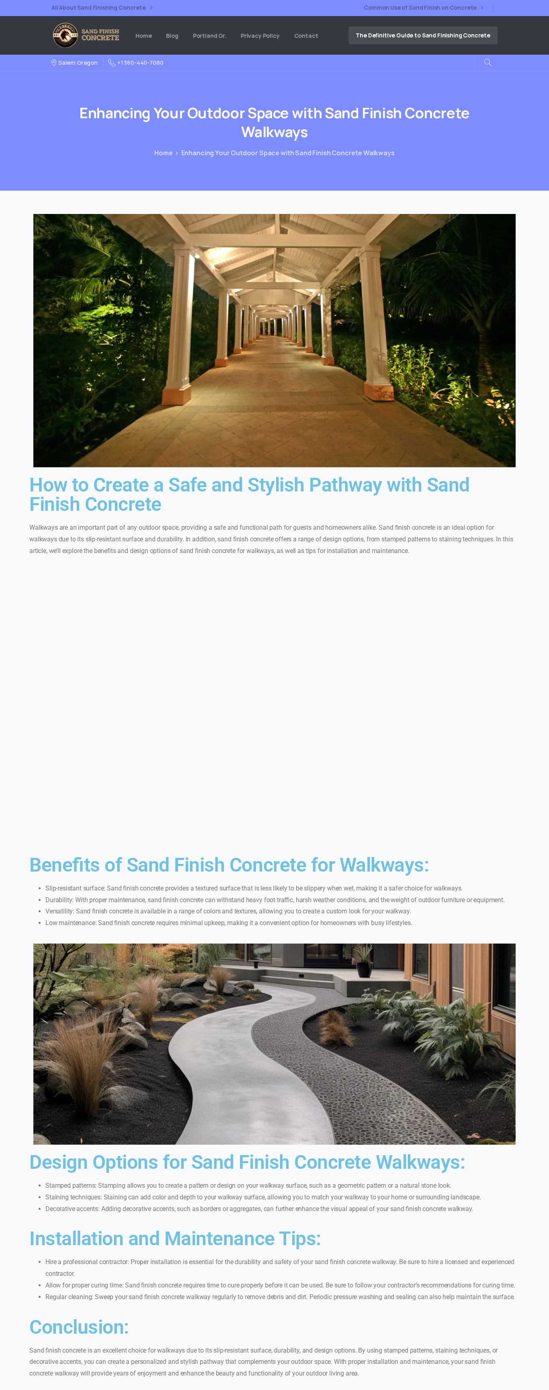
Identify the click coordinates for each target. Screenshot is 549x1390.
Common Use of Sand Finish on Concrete (421, 7)
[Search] (488, 62)
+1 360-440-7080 (140, 62)
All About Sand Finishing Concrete (99, 7)
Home (163, 152)
